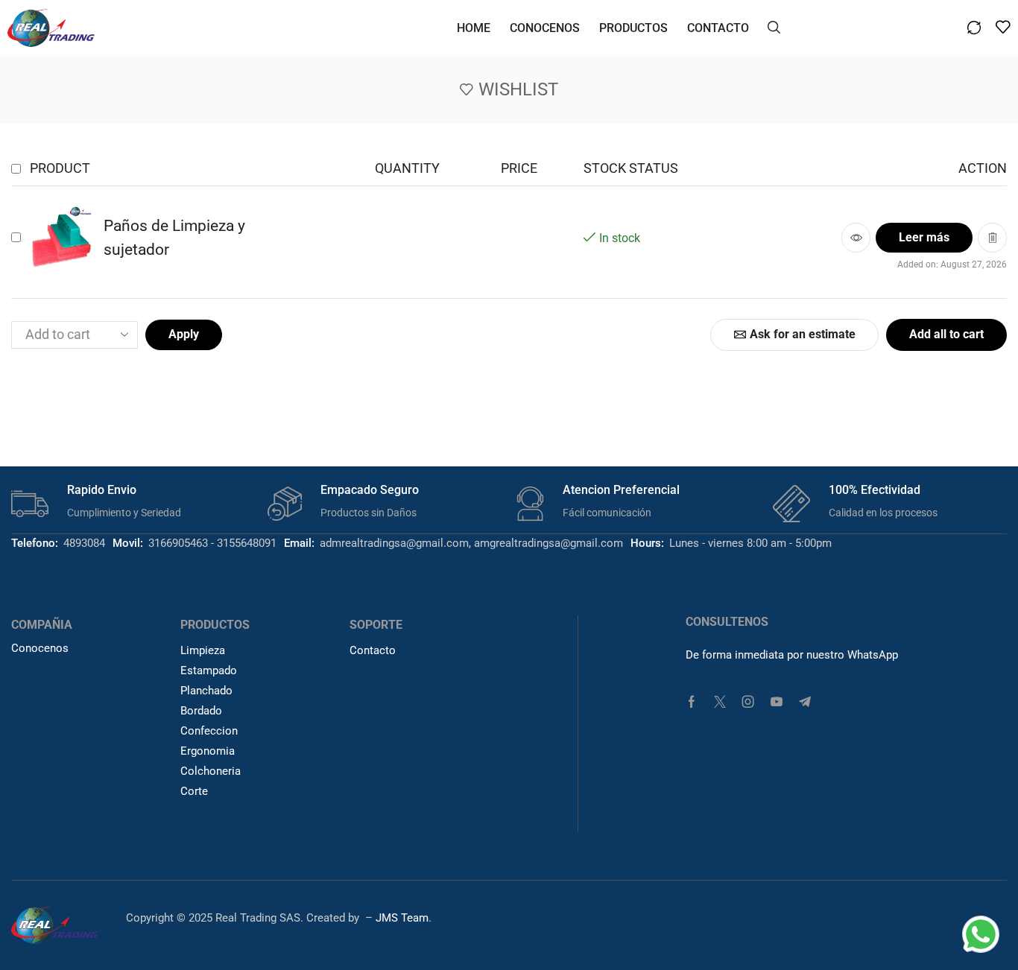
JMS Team (402, 918)
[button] (774, 26)
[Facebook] (692, 702)
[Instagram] (748, 702)
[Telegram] (805, 702)
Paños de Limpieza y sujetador (174, 238)
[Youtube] (777, 702)
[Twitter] (720, 702)
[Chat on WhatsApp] (980, 932)
